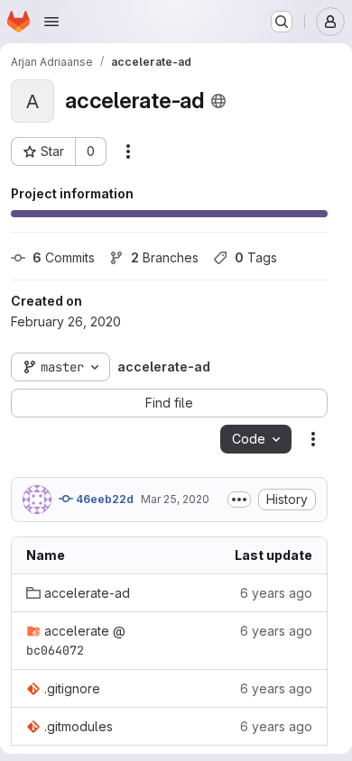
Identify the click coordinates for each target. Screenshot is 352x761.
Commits (63, 257)
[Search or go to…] (281, 21)
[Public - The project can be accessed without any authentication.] (218, 101)
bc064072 (55, 650)
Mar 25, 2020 (175, 499)
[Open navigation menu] (51, 21)
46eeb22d (103, 499)
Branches (165, 257)
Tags (256, 257)
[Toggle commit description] (239, 499)
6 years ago (276, 593)
